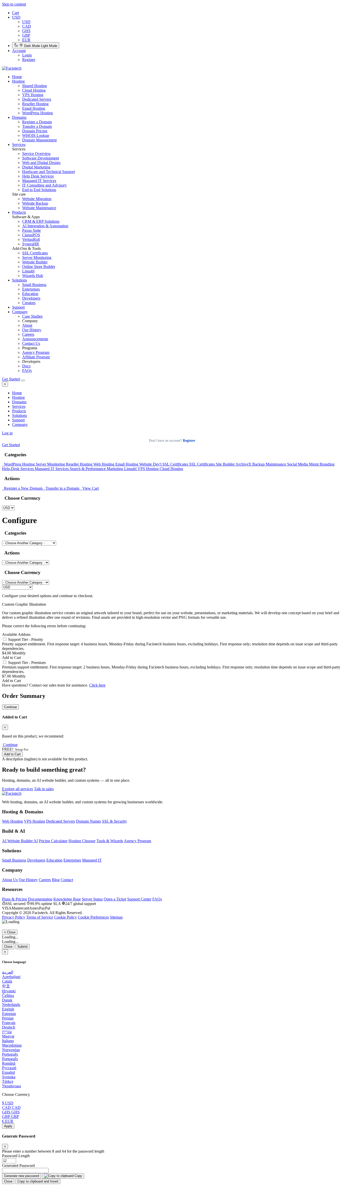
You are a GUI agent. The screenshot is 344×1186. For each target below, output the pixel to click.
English (8, 1009)
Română (8, 1063)
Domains (19, 117)
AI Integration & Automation (45, 226)
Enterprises (31, 289)
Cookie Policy (65, 917)
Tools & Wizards (109, 841)
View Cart (89, 488)
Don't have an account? (172, 440)
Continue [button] (10, 745)
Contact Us (31, 343)
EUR (26, 40)
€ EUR (7, 1121)
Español (8, 1072)
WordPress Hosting (37, 113)
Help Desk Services (38, 176)
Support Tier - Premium (26, 662)
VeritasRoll (31, 239)
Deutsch (8, 1027)
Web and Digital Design (41, 162)
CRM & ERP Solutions (40, 221)
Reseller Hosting (35, 104)
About (27, 325)
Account (19, 50)
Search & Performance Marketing (97, 469)
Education (30, 294)
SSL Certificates (35, 253)
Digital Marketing (36, 167)
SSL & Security (114, 821)
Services (18, 144)
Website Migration (36, 199)
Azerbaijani (11, 977)
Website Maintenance (39, 208)
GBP (26, 35)
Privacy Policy (13, 917)
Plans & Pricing (14, 899)
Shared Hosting (34, 86)
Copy (78, 1176)
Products (19, 212)
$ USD (7, 1103)
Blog (56, 880)
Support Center (139, 899)
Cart (15, 13)
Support (18, 307)
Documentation (40, 899)
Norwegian (11, 1050)
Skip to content (14, 4)
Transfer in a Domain (62, 488)
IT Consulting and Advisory (44, 185)
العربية (7, 972)
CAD (26, 26)
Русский (9, 1068)
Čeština (8, 995)
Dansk (7, 1000)
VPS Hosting (32, 95)
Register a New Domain (23, 488)
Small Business (34, 285)
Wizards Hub (32, 275)
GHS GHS (11, 1112)
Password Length (16, 1156)
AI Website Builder (20, 841)
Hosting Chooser (81, 841)
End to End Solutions (39, 190)
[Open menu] (23, 380)
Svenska (8, 1077)
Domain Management (39, 140)
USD (16, 17)
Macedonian (12, 1045)
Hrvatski (9, 991)
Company (20, 312)
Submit (22, 946)
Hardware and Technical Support (48, 172)
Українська (11, 1086)
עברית (7, 1032)
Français (8, 1023)
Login (27, 55)
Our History (31, 330)
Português (10, 1054)
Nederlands (11, 1004)
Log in (7, 433)
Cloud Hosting (34, 90)
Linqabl (28, 271)
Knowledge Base (67, 899)
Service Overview (36, 153)
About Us (10, 880)
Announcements (35, 339)
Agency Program (35, 352)
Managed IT (92, 860)
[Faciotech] (11, 793)
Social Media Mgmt (303, 464)
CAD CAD (11, 1107)
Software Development (40, 158)
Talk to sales (44, 789)
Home (17, 393)
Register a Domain (37, 122)
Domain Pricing (34, 131)
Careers (28, 334)
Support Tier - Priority (25, 639)
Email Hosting (33, 108)
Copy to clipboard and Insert (37, 1181)
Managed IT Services (39, 181)
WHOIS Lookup (35, 135)
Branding (327, 464)
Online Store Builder (38, 266)
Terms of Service (39, 917)
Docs (26, 366)
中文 (6, 986)
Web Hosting (104, 464)
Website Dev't (150, 464)
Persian (8, 1018)
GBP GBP (10, 1116)
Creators (29, 303)
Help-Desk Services (18, 469)
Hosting (18, 81)
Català (7, 981)
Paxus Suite (31, 230)
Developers (31, 298)
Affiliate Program (36, 357)
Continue (10, 707)
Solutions (19, 280)
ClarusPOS (31, 235)
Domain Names (88, 821)
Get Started (11, 379)
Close (8, 946)
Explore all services (17, 789)
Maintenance (276, 464)
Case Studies (32, 316)
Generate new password (21, 1176)
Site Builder (225, 464)
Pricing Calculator (53, 841)
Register (28, 60)
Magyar (8, 1036)
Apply (8, 1126)
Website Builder (35, 262)
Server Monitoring (36, 257)
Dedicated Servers (36, 99)
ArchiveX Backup (250, 464)
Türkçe (7, 1081)
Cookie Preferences (93, 917)
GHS (26, 31)
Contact (67, 880)
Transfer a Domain (37, 126)
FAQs (27, 370)
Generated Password (18, 1165)
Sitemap (116, 917)
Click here (97, 685)
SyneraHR (30, 244)
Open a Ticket (115, 899)
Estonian (9, 1013)
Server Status (92, 899)
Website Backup (35, 203)
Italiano (8, 1041)
